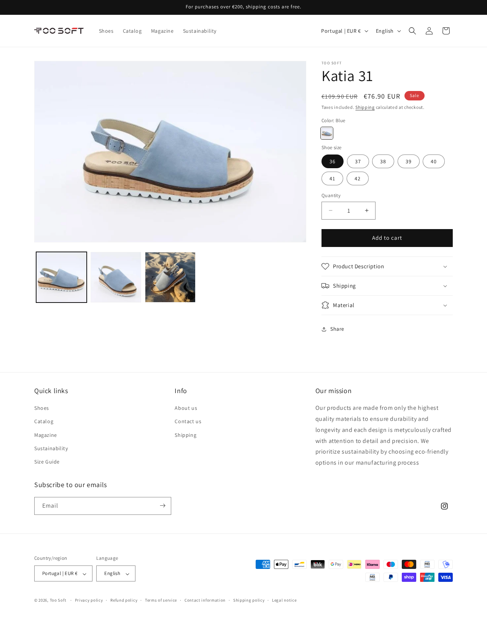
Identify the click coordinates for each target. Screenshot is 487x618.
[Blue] (326, 133)
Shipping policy (249, 600)
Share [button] (337, 328)
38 (383, 161)
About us (186, 408)
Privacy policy (89, 600)
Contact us (188, 421)
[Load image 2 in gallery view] (116, 277)
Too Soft (58, 600)
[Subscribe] (162, 505)
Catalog (43, 421)
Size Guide (47, 462)
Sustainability (51, 448)
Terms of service (161, 600)
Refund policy (123, 600)
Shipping (365, 107)
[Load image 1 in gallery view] (61, 277)
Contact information (205, 600)
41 (332, 178)
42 (358, 178)
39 (409, 161)
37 (358, 161)
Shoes (41, 408)
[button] (412, 30)
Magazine (45, 435)
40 (434, 161)
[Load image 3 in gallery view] (170, 277)
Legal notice (284, 600)
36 (332, 161)
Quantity (331, 195)
